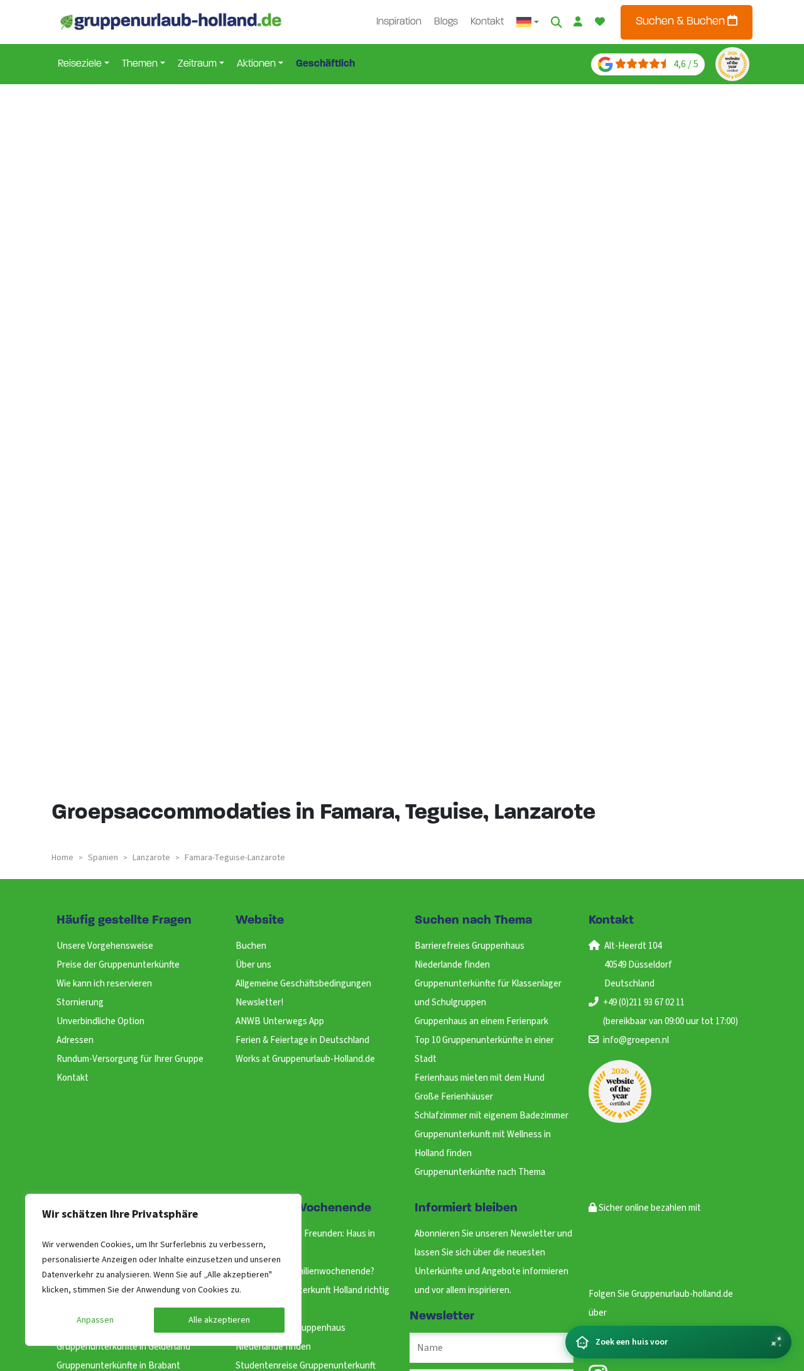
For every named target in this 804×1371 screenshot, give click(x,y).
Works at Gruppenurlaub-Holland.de (305, 1059)
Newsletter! (259, 1002)
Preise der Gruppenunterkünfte (118, 964)
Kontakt (487, 22)
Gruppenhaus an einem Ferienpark (481, 1021)
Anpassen (95, 1320)
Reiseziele (80, 64)
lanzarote (151, 857)
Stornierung (80, 1002)
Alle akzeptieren (219, 1320)
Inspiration (398, 22)
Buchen (251, 946)
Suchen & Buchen (681, 22)
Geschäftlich (325, 64)
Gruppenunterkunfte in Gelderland (123, 1346)
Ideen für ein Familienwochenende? (305, 1271)
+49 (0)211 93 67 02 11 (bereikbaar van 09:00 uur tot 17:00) (670, 1012)
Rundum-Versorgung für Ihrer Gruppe (130, 1059)
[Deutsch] (527, 22)
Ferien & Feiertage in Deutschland (302, 1040)
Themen (140, 64)
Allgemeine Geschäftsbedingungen (303, 983)
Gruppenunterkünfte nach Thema (480, 1172)
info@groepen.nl (636, 1040)
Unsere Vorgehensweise (105, 946)
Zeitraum (197, 64)
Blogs (446, 22)
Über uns (253, 964)
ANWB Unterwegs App (280, 1021)
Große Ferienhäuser (454, 1096)
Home (62, 857)
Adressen (75, 1040)
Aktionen (256, 64)
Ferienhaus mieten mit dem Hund (480, 1077)
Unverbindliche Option (100, 1021)
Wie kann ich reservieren (104, 983)
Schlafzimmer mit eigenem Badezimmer (491, 1115)
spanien (103, 857)
